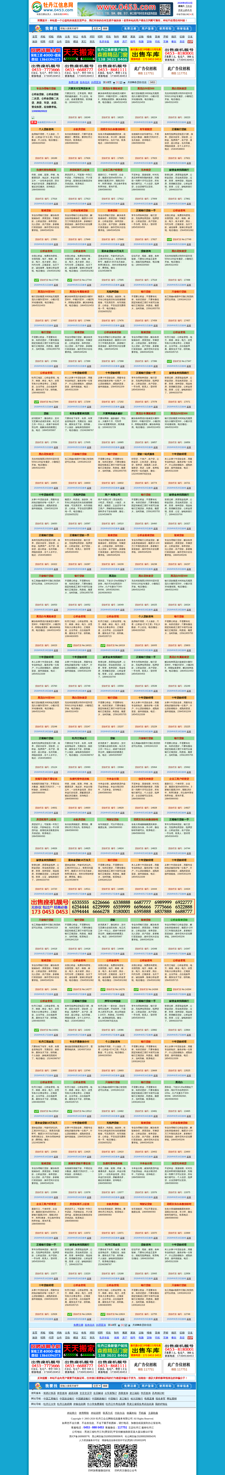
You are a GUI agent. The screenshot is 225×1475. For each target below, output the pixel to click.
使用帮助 (84, 1413)
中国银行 (113, 1398)
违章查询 (123, 1393)
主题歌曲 (153, 1413)
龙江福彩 (134, 1393)
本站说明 (96, 1413)
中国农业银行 (67, 1398)
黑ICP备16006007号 (79, 1436)
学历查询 (146, 1393)
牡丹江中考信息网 (115, 1404)
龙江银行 (124, 1398)
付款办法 (120, 1413)
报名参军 (160, 1398)
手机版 (142, 1413)
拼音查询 (62, 1393)
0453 (152, 82)
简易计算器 (49, 1393)
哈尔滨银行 (137, 1398)
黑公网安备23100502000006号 (107, 1436)
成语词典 (73, 1393)
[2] (121, 82)
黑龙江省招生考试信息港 (140, 1404)
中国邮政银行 (99, 1398)
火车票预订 (111, 1393)
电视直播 (149, 1398)
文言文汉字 (86, 1393)
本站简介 (72, 1413)
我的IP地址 (161, 1404)
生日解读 (98, 1393)
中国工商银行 (50, 1398)
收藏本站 (132, 1413)
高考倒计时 (158, 1393)
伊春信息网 (79, 1404)
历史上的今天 (185, 10)
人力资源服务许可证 (89, 1440)
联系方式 (108, 1413)
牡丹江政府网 (64, 1404)
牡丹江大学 (49, 1404)
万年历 (189, 6)
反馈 (89, 122)
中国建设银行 (83, 1398)
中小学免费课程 (95, 1404)
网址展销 (172, 1398)
